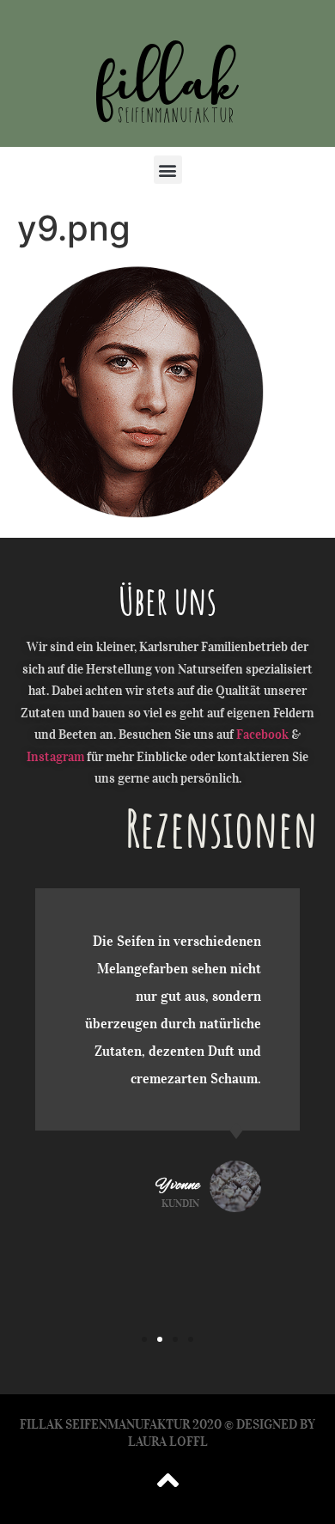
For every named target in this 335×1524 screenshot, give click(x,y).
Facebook (262, 734)
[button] (168, 169)
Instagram (55, 757)
